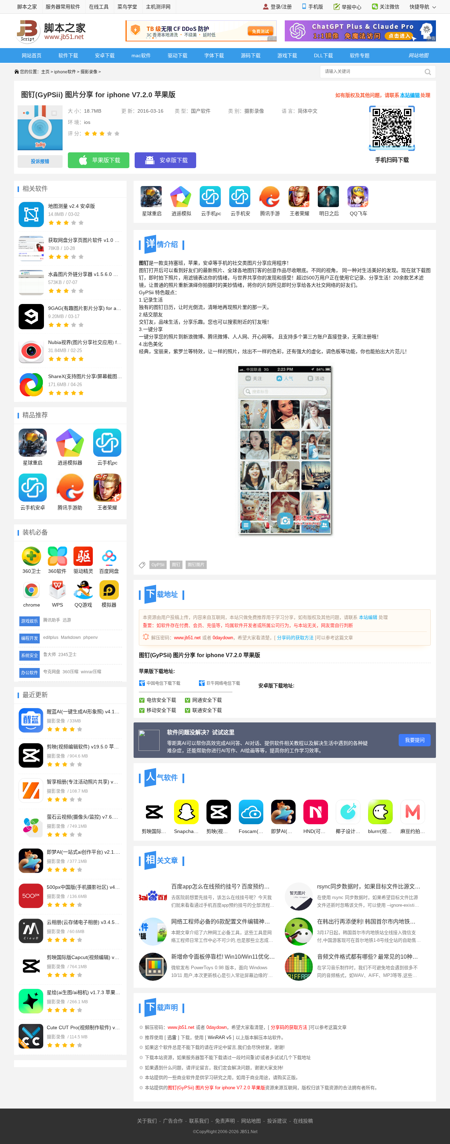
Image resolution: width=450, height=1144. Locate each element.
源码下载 (251, 55)
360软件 (57, 571)
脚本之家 (27, 6)
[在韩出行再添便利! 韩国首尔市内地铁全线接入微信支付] (299, 932)
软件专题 (359, 55)
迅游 (67, 620)
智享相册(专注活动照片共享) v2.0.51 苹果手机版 (84, 782)
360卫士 (31, 571)
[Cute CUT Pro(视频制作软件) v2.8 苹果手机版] (31, 1036)
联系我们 (199, 1121)
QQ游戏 (83, 605)
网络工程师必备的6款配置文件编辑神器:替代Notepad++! (223, 922)
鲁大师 (49, 654)
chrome (31, 605)
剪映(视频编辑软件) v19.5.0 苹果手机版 (84, 746)
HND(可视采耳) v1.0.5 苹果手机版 (315, 831)
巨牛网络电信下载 (223, 683)
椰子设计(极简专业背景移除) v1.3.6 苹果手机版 (348, 831)
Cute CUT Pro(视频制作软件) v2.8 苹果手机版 (84, 1027)
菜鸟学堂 (127, 6)
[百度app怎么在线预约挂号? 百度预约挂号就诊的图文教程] (153, 896)
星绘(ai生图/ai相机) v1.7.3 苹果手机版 (84, 992)
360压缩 (70, 671)
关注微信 (389, 6)
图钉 (176, 564)
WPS (57, 605)
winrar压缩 (91, 671)
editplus (50, 637)
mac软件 (141, 55)
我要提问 (415, 740)
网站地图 (251, 1121)
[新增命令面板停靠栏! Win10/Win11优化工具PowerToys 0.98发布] (153, 967)
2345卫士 (67, 654)
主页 (45, 72)
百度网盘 (109, 571)
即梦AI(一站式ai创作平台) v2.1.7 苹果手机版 (84, 852)
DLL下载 (323, 55)
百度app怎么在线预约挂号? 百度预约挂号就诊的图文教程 (223, 887)
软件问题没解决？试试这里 (200, 732)
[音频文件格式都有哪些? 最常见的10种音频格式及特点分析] (299, 967)
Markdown (71, 637)
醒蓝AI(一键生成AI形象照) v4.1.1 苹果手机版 (84, 711)
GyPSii (158, 564)
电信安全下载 (161, 700)
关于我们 (147, 1121)
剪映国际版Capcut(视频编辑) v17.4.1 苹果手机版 (84, 957)
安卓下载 (105, 55)
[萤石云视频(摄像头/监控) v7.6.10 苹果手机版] (31, 825)
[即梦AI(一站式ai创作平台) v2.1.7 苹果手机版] (31, 860)
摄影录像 (89, 72)
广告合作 (173, 1121)
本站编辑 (410, 95)
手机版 (315, 6)
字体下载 (214, 55)
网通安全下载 (207, 700)
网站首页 (31, 55)
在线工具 (99, 6)
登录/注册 (281, 6)
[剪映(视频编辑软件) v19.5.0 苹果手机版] (31, 755)
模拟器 (109, 605)
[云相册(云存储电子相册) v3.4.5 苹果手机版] (31, 931)
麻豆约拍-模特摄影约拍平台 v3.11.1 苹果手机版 (412, 831)
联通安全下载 (207, 710)
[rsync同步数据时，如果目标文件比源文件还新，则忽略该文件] (299, 896)
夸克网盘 (51, 671)
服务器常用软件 (63, 6)
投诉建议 (277, 1121)
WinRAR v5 (219, 1037)
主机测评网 (158, 6)
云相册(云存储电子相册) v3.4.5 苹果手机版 (84, 922)
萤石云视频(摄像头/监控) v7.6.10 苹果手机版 (84, 817)
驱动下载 (177, 55)
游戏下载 (287, 55)
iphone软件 (65, 72)
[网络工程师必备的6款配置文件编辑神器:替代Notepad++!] (153, 932)
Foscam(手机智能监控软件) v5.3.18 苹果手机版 (251, 831)
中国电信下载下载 (163, 683)
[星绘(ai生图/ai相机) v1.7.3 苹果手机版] (31, 1001)
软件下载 (68, 55)
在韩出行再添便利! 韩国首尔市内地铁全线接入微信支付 (369, 922)
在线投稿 (303, 1121)
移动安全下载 (161, 710)
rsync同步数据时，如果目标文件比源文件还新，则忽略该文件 (369, 887)
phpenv (90, 637)
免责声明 (225, 1121)
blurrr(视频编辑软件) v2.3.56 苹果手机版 (380, 831)
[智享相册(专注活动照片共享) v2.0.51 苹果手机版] (31, 790)
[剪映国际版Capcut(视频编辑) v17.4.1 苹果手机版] (31, 966)
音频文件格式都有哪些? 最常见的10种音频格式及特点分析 (369, 957)
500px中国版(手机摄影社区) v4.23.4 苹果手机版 (84, 887)
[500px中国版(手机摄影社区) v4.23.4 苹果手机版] (31, 896)
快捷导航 (420, 6)
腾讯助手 (51, 620)
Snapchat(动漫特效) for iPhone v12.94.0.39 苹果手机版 (186, 831)
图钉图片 (196, 564)
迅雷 (171, 1037)
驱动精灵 (83, 571)
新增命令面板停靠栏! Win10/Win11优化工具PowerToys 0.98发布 (223, 957)
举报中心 (351, 7)
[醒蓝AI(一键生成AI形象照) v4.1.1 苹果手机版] (31, 720)
